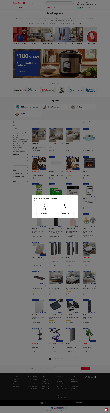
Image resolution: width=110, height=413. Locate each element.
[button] (106, 409)
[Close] (76, 197)
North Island (45, 213)
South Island (65, 213)
